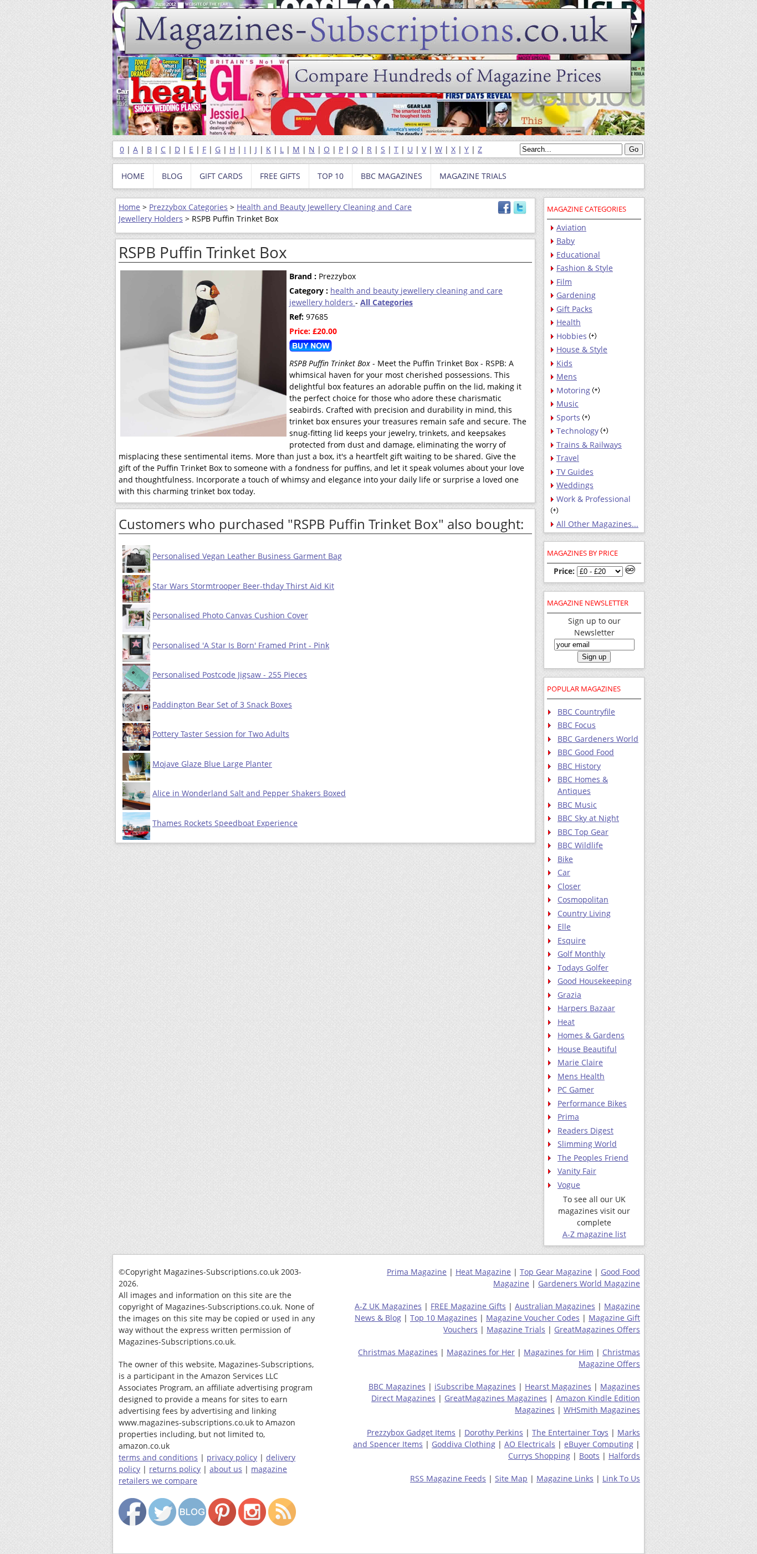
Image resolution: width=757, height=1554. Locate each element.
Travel (567, 458)
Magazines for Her (481, 1352)
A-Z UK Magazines (388, 1306)
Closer (569, 886)
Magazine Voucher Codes (533, 1317)
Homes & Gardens (591, 1035)
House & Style (581, 349)
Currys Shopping (539, 1455)
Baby (565, 240)
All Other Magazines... (597, 524)
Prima (568, 1116)
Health (568, 322)
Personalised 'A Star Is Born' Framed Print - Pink (240, 645)
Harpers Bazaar (586, 1008)
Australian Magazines (555, 1306)
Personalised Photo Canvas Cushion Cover (230, 615)
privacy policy (232, 1457)
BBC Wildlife (580, 845)
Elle (564, 926)
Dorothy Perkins (493, 1432)
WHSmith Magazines (602, 1409)
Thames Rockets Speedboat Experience (225, 823)
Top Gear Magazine (556, 1271)
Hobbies (571, 336)
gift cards (221, 176)
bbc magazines (391, 176)
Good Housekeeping (594, 981)
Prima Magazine (417, 1271)
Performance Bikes (592, 1103)
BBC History (579, 766)
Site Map (511, 1478)
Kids (564, 363)
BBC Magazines (397, 1386)
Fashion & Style (584, 268)
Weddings (575, 485)
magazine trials (473, 176)
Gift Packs (574, 309)
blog (172, 176)
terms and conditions (158, 1457)
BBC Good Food (585, 752)
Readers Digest (585, 1130)
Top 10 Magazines (443, 1317)
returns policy (175, 1469)
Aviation (571, 227)
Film (564, 281)
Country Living (584, 913)
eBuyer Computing (598, 1444)
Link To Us (621, 1478)
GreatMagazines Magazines (495, 1398)
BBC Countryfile (586, 711)
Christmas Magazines (398, 1352)
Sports (568, 417)
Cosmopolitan (582, 899)
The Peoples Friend (592, 1157)
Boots (589, 1455)
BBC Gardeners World (597, 739)
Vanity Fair (576, 1171)
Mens (566, 376)
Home (129, 207)
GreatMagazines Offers (597, 1329)
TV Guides (575, 471)
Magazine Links (565, 1478)
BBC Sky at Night (588, 818)
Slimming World (587, 1143)
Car (563, 872)
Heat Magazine (483, 1271)
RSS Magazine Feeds (448, 1478)
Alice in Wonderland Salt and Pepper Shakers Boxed (249, 793)
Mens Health (581, 1076)
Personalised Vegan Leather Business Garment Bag (247, 556)
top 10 (331, 176)
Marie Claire (580, 1062)
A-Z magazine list (594, 1234)
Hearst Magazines (558, 1386)
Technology (577, 430)
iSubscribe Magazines (475, 1386)
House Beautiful (587, 1049)
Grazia (569, 994)
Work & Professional (593, 499)
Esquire (571, 940)
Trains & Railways (589, 444)
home (133, 176)
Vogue (568, 1184)
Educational (578, 254)
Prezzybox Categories (188, 207)
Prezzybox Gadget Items (411, 1432)
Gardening (576, 295)
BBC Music (577, 804)
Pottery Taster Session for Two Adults (220, 734)
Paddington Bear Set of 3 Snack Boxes (222, 704)
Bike (565, 859)
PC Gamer (575, 1089)
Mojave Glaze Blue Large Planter (212, 763)
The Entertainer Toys (570, 1432)
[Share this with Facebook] (504, 211)
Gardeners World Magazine (589, 1283)
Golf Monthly (581, 953)
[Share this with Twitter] (519, 211)
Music (567, 403)
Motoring (573, 390)
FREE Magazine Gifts (468, 1306)
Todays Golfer (582, 967)
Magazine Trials (516, 1329)
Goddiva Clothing (463, 1444)
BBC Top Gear (582, 832)
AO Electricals (529, 1444)
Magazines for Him (559, 1352)
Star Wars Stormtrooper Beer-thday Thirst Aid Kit (243, 586)
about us (225, 1469)
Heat (566, 1022)
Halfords (624, 1455)
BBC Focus (576, 725)
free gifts (280, 176)
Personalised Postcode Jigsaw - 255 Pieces (229, 674)
